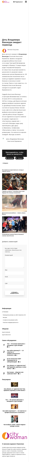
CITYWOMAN (5, 311)
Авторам (5, 317)
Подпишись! (19, 2)
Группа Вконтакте (6, 334)
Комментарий (9, 255)
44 (9, 346)
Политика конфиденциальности (10, 322)
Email (7, 276)
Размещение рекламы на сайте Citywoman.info (14, 315)
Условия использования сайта (10, 320)
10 (14, 368)
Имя (6, 270)
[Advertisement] (14, 23)
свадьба (5, 163)
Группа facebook (6, 332)
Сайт (6, 283)
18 (20, 361)
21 (16, 355)
